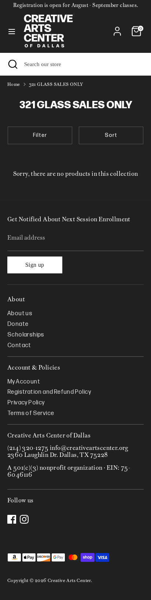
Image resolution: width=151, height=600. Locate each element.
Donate (17, 324)
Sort (111, 135)
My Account (23, 381)
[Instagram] (24, 519)
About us (19, 313)
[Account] (117, 27)
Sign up (34, 265)
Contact (19, 345)
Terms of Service (30, 413)
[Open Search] (12, 64)
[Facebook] (11, 519)
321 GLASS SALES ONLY (56, 84)
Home (13, 84)
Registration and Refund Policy (49, 392)
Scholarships (25, 334)
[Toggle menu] (11, 31)
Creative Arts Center (69, 580)
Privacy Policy (26, 402)
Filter (40, 135)
